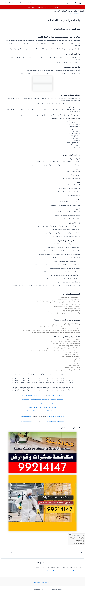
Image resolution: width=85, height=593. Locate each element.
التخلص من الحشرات (78, 543)
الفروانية (47, 7)
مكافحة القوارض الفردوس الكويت (45, 567)
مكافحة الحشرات (25, 399)
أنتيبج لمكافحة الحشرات (73, 3)
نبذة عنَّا (11, 2)
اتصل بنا (5, 2)
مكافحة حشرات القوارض (43, 403)
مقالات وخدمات (18, 2)
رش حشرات (36, 395)
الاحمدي (33, 7)
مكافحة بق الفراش (51, 395)
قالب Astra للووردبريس (28, 589)
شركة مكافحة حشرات (76, 570)
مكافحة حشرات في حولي (56, 410)
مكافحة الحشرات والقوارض (30, 403)
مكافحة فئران (60, 399)
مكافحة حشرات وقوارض (26, 395)
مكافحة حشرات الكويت (36, 399)
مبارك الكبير (40, 7)
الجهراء (28, 7)
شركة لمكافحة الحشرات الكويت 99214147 (68, 567)
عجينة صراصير (45, 399)
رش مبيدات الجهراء (33, 407)
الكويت (56, 7)
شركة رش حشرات (51, 416)
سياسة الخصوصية (49, 580)
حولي (52, 7)
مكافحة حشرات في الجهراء (29, 410)
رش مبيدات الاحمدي (43, 407)
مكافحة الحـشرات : (78, 540)
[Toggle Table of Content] (82, 535)
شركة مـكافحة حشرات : (77, 541)
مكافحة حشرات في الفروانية (42, 410)
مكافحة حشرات (60, 395)
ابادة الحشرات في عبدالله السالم (76, 537)
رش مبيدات (43, 395)
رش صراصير (53, 399)
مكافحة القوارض (52, 407)
